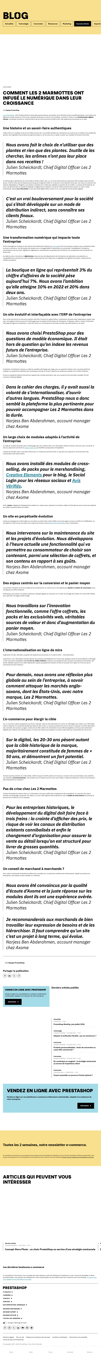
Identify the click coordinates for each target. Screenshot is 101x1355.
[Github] (27, 1328)
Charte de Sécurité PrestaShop (13, 1340)
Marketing (67, 24)
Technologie (24, 24)
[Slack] (32, 1328)
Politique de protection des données (38, 1337)
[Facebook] (5, 976)
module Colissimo (30, 448)
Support (6, 1301)
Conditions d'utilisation (59, 1337)
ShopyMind (62, 523)
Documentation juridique (14, 1305)
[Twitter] (14, 976)
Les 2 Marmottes (8, 115)
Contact (6, 1298)
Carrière (7, 1295)
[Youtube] (23, 1328)
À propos (7, 1292)
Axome (54, 246)
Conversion (38, 24)
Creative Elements (24, 474)
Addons (31, 1352)
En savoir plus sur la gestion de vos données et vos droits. (77, 1157)
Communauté (70, 1352)
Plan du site (20, 1337)
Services (50, 1352)
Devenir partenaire (11, 1309)
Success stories (82, 24)
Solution (11, 1352)
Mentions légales (8, 1337)
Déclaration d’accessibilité (78, 1337)
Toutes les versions (11, 1318)
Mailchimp (52, 523)
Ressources (89, 1352)
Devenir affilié (9, 1315)
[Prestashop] (12, 5)
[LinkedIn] (10, 976)
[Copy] (19, 976)
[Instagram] (9, 1328)
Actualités (9, 24)
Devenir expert (9, 1312)
